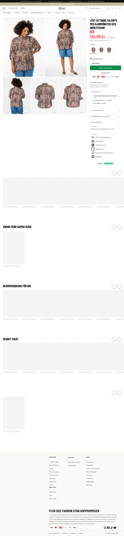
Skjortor (108, 17)
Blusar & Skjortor (99, 17)
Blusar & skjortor (95, 85)
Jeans (51, 485)
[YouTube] (115, 527)
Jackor (51, 468)
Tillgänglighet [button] (90, 481)
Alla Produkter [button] (7, 12)
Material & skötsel (96, 122)
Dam (91, 17)
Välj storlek (95, 63)
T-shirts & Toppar (54, 462)
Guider (22, 8)
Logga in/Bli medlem (74, 462)
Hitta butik (89, 475)
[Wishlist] (84, 19)
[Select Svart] (101, 50)
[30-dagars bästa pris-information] (109, 40)
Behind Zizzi (52, 492)
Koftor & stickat (54, 475)
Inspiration (13, 8)
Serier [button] (49, 12)
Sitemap (81, 533)
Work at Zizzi (52, 498)
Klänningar (52, 478)
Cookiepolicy (73, 533)
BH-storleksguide (91, 472)
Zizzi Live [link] (71, 12)
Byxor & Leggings (54, 472)
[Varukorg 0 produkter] (120, 8)
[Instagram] (105, 527)
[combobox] (95, 8)
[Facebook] (108, 527)
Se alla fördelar (72, 465)
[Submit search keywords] (88, 8)
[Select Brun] (93, 50)
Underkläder (52, 481)
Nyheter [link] (17, 12)
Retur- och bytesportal (92, 468)
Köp (4, 8)
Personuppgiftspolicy (54, 533)
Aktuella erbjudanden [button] (37, 12)
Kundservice (89, 462)
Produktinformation (97, 110)
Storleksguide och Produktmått (100, 116)
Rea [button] (63, 12)
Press (50, 495)
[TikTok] (111, 527)
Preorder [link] (57, 12)
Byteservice (89, 465)
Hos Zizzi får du (95, 92)
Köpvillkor (64, 533)
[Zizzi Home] (62, 8)
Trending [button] (24, 12)
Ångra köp (89, 485)
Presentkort (89, 478)
